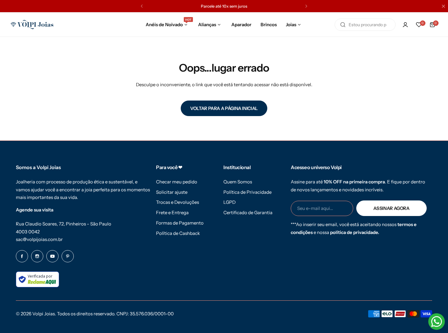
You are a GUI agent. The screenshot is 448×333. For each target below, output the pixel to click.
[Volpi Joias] (32, 25)
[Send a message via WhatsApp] (436, 321)
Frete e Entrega (172, 212)
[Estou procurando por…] (343, 25)
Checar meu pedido (176, 182)
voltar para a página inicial (224, 108)
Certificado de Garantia (247, 212)
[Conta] (405, 24)
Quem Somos (237, 182)
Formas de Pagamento (180, 223)
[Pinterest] (68, 256)
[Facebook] (22, 256)
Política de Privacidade (247, 192)
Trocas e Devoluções (177, 202)
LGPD (229, 202)
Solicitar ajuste (171, 192)
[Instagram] (37, 256)
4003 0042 (28, 232)
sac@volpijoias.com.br (39, 239)
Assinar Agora (391, 208)
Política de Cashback (178, 233)
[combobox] (365, 25)
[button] (141, 6)
